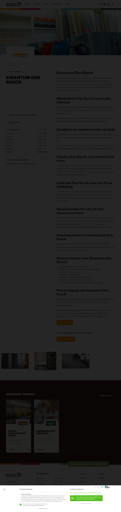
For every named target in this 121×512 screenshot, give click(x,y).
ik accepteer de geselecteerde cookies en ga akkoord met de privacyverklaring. (86, 498)
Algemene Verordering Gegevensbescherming (33, 505)
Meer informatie (43, 508)
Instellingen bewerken (86, 503)
